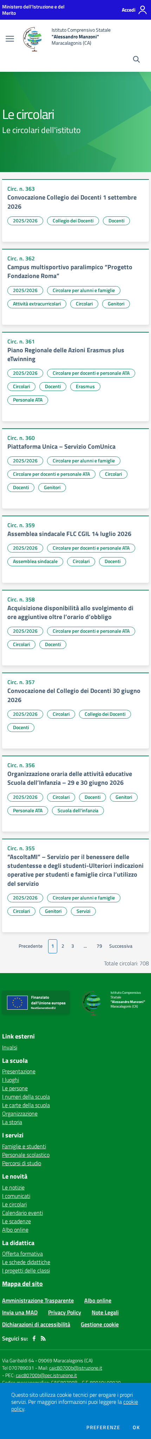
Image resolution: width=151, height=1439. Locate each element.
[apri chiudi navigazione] (10, 39)
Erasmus (85, 386)
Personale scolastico (26, 1154)
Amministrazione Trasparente (38, 1300)
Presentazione (18, 1071)
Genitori (116, 303)
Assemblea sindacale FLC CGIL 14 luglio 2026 (69, 533)
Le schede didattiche (26, 1262)
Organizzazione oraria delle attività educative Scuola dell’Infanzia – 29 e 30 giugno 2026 (69, 778)
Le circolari (14, 1204)
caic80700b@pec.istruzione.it (46, 1375)
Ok (136, 1427)
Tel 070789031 (18, 1367)
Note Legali (105, 1312)
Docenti (116, 220)
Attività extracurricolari (37, 303)
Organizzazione (20, 1113)
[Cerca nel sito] (136, 60)
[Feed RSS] (43, 1338)
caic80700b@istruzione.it (75, 1367)
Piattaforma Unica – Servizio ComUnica (61, 446)
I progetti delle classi (26, 1270)
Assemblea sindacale (35, 561)
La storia (12, 1122)
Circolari (84, 303)
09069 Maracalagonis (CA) (65, 1360)
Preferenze (103, 1427)
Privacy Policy (64, 1312)
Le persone (15, 1088)
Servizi (83, 911)
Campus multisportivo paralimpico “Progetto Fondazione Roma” (69, 271)
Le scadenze (16, 1221)
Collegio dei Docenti (73, 220)
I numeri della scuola (26, 1096)
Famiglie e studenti (24, 1146)
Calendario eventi (22, 1212)
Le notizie (13, 1187)
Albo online (15, 1229)
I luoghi (10, 1079)
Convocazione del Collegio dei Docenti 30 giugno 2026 (73, 695)
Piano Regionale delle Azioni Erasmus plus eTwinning (65, 354)
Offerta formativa (22, 1253)
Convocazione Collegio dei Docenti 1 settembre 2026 (72, 202)
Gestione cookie (100, 1324)
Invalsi (9, 1047)
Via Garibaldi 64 (18, 1360)
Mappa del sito (22, 1283)
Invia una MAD (20, 1312)
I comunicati (16, 1196)
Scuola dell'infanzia (78, 810)
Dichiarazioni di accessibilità (36, 1324)
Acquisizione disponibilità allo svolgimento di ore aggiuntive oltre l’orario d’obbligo (70, 612)
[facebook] (34, 1338)
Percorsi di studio (21, 1163)
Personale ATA (27, 399)
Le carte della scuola (26, 1105)
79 (99, 946)
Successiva (120, 946)
